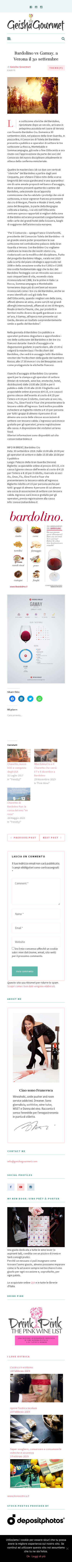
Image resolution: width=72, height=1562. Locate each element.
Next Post (51, 837)
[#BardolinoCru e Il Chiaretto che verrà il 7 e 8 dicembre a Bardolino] (45, 755)
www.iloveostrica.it (18, 1496)
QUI (33, 1282)
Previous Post (25, 837)
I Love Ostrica (18, 1356)
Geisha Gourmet (20, 67)
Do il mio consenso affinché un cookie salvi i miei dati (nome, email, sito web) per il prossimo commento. (35, 952)
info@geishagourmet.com (22, 1161)
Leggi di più (39, 1556)
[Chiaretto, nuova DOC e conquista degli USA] (18, 755)
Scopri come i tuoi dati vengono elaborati (31, 986)
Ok (28, 1556)
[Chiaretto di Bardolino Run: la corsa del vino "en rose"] (18, 794)
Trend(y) (56, 67)
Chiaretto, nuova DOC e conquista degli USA (16, 767)
